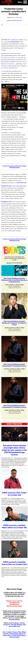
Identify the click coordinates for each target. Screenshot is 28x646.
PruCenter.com (21, 183)
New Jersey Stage (17, 17)
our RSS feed (15, 626)
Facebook (15, 623)
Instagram (6, 624)
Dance (15, 632)
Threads (13, 624)
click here (8, 263)
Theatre (6, 634)
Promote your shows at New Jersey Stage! (14, 166)
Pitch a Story (7, 635)
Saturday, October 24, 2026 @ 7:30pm (14, 327)
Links (14, 635)
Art (4, 632)
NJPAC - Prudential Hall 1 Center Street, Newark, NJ (14, 287)
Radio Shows (21, 635)
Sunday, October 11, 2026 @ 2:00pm (14, 284)
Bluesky (19, 624)
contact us (11, 618)
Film (19, 632)
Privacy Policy (14, 637)
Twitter (22, 623)
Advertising (14, 634)
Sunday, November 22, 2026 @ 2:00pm (14, 410)
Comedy (9, 632)
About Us (22, 634)
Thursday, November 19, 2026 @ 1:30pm (14, 369)
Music (24, 632)
